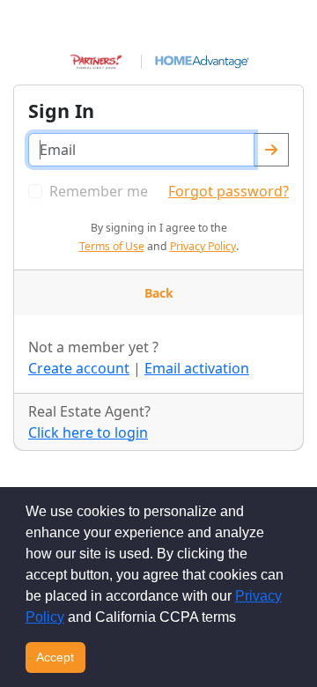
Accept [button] (55, 657)
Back (158, 292)
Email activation (196, 368)
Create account (78, 368)
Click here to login (88, 432)
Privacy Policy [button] (203, 246)
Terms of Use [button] (111, 246)
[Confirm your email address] (271, 149)
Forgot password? (228, 191)
